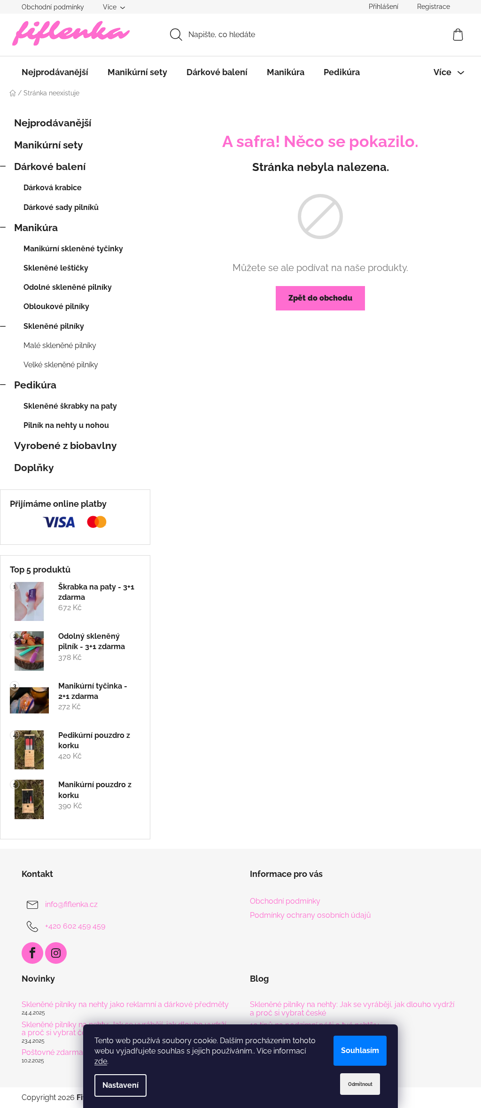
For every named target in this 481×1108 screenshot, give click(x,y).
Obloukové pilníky (56, 306)
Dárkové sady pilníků (61, 207)
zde (100, 1061)
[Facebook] (32, 953)
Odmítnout (360, 1084)
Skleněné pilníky (53, 326)
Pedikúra (35, 385)
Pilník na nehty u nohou (66, 425)
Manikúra (36, 227)
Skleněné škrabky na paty (70, 406)
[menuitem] (55, 72)
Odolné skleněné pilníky (67, 287)
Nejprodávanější (52, 123)
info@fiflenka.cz (71, 904)
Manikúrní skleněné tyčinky (73, 248)
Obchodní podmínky (53, 7)
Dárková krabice (52, 187)
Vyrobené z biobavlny (65, 445)
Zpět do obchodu (320, 298)
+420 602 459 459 (75, 926)
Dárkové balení (49, 166)
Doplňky (34, 467)
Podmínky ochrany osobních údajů (310, 915)
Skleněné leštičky (55, 267)
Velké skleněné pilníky (60, 364)
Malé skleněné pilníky (59, 345)
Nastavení (120, 1085)
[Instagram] (56, 953)
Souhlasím (360, 1050)
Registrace (433, 6)
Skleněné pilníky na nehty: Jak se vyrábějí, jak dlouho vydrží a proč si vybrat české (352, 1008)
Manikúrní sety (48, 145)
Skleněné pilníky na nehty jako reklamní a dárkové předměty (125, 1004)
